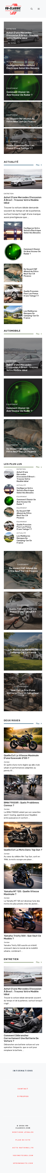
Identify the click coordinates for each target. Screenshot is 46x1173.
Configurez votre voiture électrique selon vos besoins (23, 67)
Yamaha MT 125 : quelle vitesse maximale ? (21, 893)
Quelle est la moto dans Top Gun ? (23, 849)
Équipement (12, 88)
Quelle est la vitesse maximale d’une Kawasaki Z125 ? (21, 757)
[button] (31, 9)
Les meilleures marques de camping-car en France (31, 314)
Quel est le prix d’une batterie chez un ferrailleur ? (23, 693)
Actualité (11, 62)
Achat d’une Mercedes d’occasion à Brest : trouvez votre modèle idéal (22, 35)
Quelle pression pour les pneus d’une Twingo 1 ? (20, 147)
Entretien (11, 29)
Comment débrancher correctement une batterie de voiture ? (21, 1038)
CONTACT (23, 1089)
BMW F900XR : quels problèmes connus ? (21, 804)
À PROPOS (23, 1096)
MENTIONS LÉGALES (23, 1132)
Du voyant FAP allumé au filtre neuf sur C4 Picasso (21, 120)
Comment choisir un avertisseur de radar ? (19, 93)
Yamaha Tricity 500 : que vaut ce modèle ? (22, 937)
